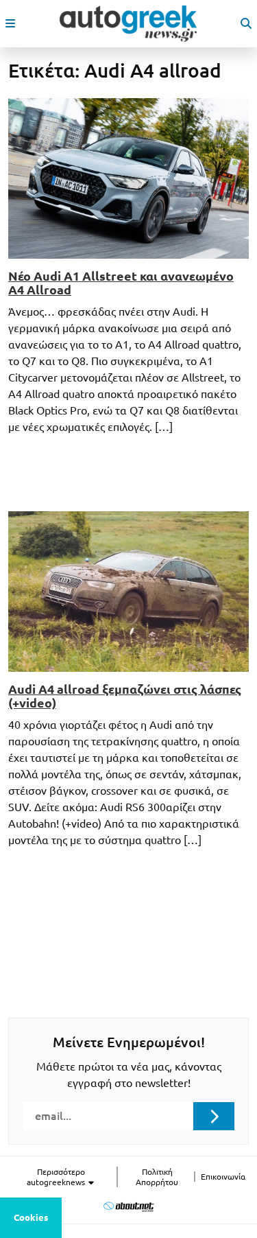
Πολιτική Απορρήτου (157, 1177)
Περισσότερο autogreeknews (57, 1177)
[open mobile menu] (10, 23)
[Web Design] (128, 1206)
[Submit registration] (213, 1116)
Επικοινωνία (223, 1176)
